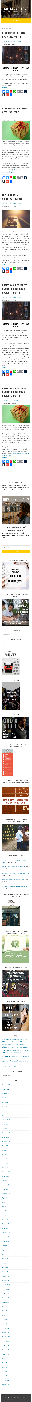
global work (6, 1047)
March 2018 (5, 1376)
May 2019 (4, 1315)
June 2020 (5, 1258)
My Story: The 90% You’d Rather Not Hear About (13, 866)
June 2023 (5, 1102)
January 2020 (5, 1280)
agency (7, 1039)
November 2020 (6, 1237)
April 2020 (5, 1267)
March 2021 (5, 1219)
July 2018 (4, 1358)
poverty (20, 1061)
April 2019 (5, 1319)
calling (3, 1041)
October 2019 (5, 1293)
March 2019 (5, 1324)
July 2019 (4, 1306)
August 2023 (5, 1093)
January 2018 (5, 1384)
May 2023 (4, 1106)
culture (22, 1041)
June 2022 (5, 1154)
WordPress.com (21, 1399)
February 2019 (6, 1328)
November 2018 (6, 1341)
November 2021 (6, 1185)
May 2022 (4, 1159)
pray (23, 1061)
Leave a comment (17, 41)
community (11, 1042)
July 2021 (4, 1202)
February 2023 (6, 1120)
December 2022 (6, 1128)
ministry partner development (15, 1053)
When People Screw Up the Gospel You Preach (13, 879)
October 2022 (5, 1137)
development (26, 1042)
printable (4, 1064)
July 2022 (4, 1150)
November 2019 (6, 1289)
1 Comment (15, 400)
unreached (5, 1066)
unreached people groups (13, 1066)
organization (5, 1061)
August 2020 (5, 1250)
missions (17, 1056)
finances (16, 1044)
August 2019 (5, 1302)
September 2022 (6, 1141)
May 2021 (4, 1211)
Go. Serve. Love (16, 8)
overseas (14, 1060)
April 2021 (4, 1215)
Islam (13, 1050)
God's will (4, 1050)
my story (27, 1056)
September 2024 (6, 1085)
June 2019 (5, 1311)
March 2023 (5, 1115)
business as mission (23, 1039)
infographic (9, 1050)
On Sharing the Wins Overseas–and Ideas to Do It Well (15, 873)
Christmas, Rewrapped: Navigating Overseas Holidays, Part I (15, 392)
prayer (26, 1061)
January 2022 (5, 1176)
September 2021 (6, 1193)
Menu (17, 21)
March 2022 (5, 1167)
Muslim (24, 1056)
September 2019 (6, 1298)
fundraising (21, 1044)
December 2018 (6, 1337)
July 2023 (4, 1098)
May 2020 (4, 1263)
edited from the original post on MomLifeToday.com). (15, 170)
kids (15, 1050)
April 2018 (5, 1371)
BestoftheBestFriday (15, 1039)
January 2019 (5, 1332)
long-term (19, 1050)
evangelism (4, 1044)
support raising (16, 1064)
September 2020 (6, 1245)
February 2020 (6, 1276)
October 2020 (5, 1241)
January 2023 (5, 1124)
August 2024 (5, 1089)
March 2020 (5, 1272)
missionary (7, 1056)
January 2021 (5, 1228)
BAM (10, 1039)
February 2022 (6, 1172)
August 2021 (5, 1198)
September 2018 (6, 1350)
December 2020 (6, 1232)
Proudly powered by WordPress (15, 1397)
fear (14, 1044)
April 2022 (5, 1163)
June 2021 (4, 1206)
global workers (25, 1047)
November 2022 (6, 1133)
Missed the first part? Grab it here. (16, 69)
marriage (25, 1050)
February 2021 (5, 1224)
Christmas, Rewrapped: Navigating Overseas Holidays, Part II (15, 288)
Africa (3, 1039)
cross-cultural (16, 1042)
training (21, 1064)
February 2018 (6, 1380)
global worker (17, 1047)
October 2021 (5, 1189)
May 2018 (4, 1367)
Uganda (25, 1064)
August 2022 (5, 1146)
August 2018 (5, 1354)
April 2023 (5, 1111)
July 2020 (4, 1254)
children (7, 1042)
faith (9, 1044)
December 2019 (6, 1285)
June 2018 (5, 1363)
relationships (9, 1064)
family (11, 1044)
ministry (6, 1052)
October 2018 (5, 1345)
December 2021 (6, 1180)
